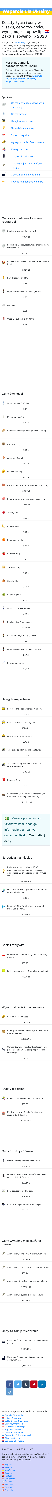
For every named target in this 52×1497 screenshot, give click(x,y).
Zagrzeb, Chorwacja (14, 1429)
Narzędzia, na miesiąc (23, 128)
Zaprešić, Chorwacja (14, 1441)
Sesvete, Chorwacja (14, 1424)
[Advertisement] (26, 203)
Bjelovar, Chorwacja (14, 1438)
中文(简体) (9, 1484)
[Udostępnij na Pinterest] (33, 1384)
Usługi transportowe (22, 121)
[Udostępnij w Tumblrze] (26, 1384)
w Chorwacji (19, 42)
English (7, 1464)
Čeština (8, 1481)
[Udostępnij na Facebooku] (9, 1384)
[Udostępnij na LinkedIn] (42, 1384)
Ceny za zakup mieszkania (25, 174)
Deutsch (8, 1487)
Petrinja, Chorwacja (14, 1415)
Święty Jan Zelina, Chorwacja (18, 1435)
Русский (8, 1467)
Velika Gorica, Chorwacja (16, 1421)
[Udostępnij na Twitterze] (18, 1384)
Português (9, 1476)
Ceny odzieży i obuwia (23, 156)
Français (8, 1490)
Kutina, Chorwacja (13, 1418)
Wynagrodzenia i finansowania (27, 142)
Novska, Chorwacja (14, 1432)
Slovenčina (9, 1479)
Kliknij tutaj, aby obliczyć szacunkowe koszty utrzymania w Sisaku (24, 79)
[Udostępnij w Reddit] (9, 1391)
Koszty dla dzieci (20, 149)
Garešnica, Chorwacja (15, 1426)
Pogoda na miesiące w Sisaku (27, 181)
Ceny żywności (19, 114)
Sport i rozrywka (20, 135)
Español (8, 1473)
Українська (9, 1470)
